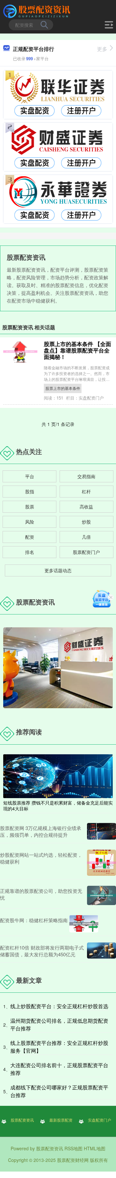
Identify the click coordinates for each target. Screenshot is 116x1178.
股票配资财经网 (73, 1160)
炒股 (86, 521)
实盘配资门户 (99, 1120)
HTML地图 (94, 1148)
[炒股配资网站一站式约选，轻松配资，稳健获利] (101, 863)
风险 (29, 521)
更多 (102, 49)
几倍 (86, 537)
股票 (29, 506)
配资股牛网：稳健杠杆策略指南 (34, 920)
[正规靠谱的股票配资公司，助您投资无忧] (101, 895)
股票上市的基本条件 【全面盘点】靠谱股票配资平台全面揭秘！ (77, 350)
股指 (29, 491)
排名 (29, 552)
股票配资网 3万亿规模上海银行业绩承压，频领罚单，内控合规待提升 (40, 831)
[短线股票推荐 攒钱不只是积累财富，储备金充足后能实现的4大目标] (58, 775)
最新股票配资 (60, 1120)
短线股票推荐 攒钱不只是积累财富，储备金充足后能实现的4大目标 (58, 805)
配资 (29, 537)
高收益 (86, 506)
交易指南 (86, 476)
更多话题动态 (58, 570)
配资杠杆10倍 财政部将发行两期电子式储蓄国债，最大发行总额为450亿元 (42, 951)
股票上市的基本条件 (62, 388)
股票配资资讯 (22, 1120)
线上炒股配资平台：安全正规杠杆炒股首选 (59, 1006)
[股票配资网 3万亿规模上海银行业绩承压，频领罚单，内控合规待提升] (101, 831)
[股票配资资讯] (37, 10)
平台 (29, 476)
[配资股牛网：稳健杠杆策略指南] (83, 923)
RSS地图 (73, 1148)
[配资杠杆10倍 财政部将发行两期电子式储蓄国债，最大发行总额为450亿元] (101, 950)
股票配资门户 (86, 552)
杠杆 (86, 491)
